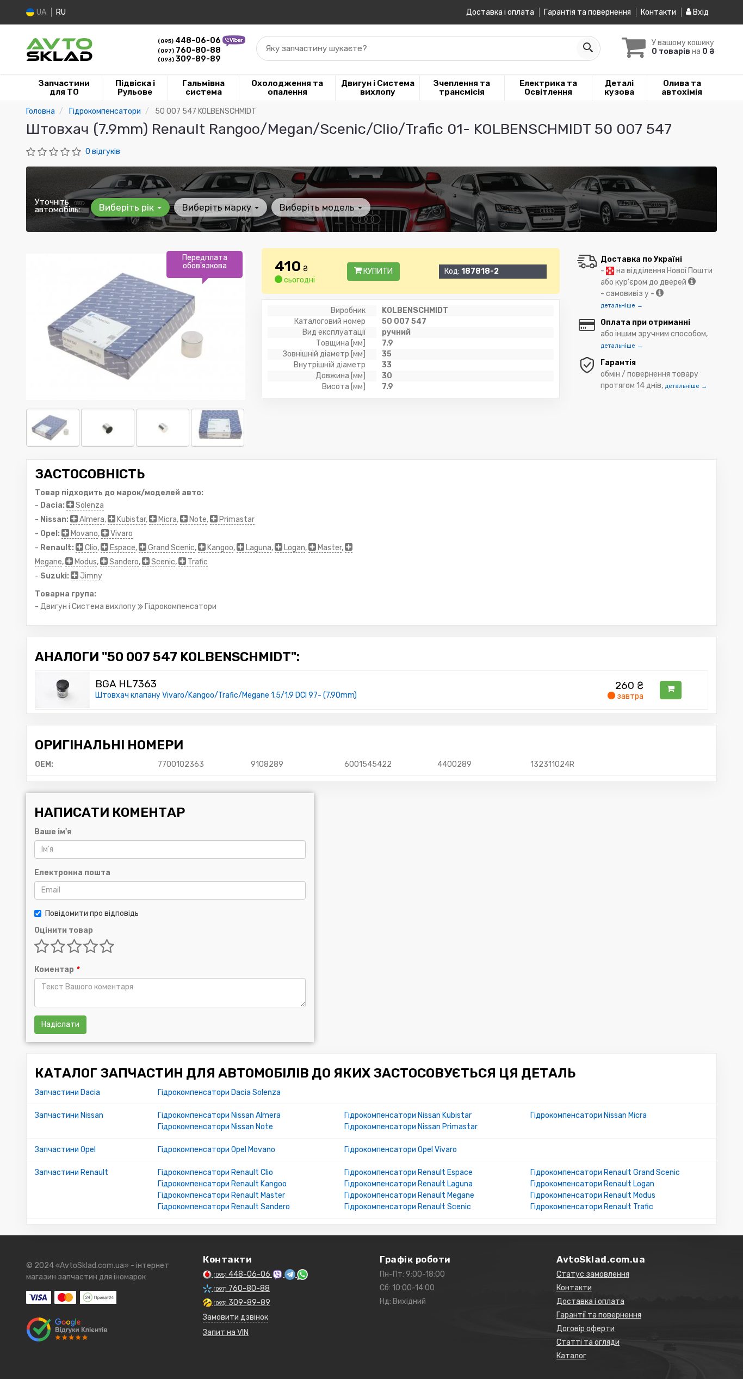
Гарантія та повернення (587, 12)
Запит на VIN (226, 1332)
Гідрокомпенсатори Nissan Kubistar (408, 1115)
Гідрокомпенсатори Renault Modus (592, 1195)
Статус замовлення (592, 1274)
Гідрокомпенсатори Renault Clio (215, 1172)
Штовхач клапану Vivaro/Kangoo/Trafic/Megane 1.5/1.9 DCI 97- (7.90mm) (226, 695)
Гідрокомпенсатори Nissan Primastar (411, 1126)
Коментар (56, 969)
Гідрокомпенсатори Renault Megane (409, 1195)
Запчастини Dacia (67, 1092)
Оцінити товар (63, 930)
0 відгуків (102, 151)
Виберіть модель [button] (318, 207)
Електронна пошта (72, 872)
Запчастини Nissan (69, 1115)
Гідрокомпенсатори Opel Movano (216, 1149)
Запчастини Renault (71, 1172)
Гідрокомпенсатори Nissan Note (215, 1126)
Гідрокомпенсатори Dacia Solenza (219, 1092)
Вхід (700, 12)
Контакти (658, 12)
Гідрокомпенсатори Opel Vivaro (400, 1149)
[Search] (587, 48)
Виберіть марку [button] (217, 207)
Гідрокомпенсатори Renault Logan (592, 1184)
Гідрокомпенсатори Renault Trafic (591, 1206)
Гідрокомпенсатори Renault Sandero (224, 1206)
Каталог (571, 1355)
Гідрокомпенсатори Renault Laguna (408, 1184)
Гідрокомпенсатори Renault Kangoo (222, 1184)
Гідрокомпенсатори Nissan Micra (588, 1115)
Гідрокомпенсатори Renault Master (221, 1195)
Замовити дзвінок (235, 1317)
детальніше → (621, 305)
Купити (377, 271)
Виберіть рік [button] (127, 207)
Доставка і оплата (500, 12)
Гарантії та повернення (598, 1315)
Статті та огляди (588, 1342)
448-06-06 (190, 40)
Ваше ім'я (52, 831)
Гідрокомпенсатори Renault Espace (408, 1172)
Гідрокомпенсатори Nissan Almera (219, 1115)
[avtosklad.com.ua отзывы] (68, 1329)
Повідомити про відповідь (92, 913)
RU (61, 12)
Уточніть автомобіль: (58, 205)
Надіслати (60, 1024)
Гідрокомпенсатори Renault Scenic (407, 1206)
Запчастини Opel (65, 1149)
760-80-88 (189, 50)
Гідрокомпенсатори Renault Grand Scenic (605, 1172)
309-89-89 (189, 59)
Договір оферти (585, 1328)
